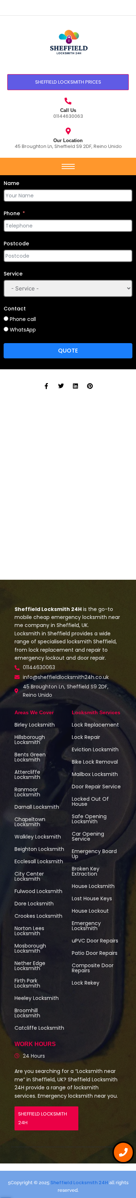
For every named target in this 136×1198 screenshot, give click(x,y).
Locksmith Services (96, 712)
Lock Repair (86, 737)
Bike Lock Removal (95, 761)
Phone (12, 213)
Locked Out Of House (90, 801)
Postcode (16, 243)
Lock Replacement (95, 724)
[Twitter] (61, 386)
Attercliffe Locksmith (27, 774)
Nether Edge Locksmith (30, 966)
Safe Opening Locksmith (89, 819)
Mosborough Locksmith (30, 948)
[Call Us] (68, 100)
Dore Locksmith (34, 903)
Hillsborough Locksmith (30, 739)
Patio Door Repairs (95, 953)
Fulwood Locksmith (38, 891)
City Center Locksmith (29, 876)
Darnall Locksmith (37, 807)
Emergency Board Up (94, 854)
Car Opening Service (88, 836)
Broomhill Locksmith (27, 1013)
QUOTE (68, 350)
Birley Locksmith (35, 724)
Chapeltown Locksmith (30, 822)
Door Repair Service (96, 786)
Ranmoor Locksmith (27, 792)
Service (13, 273)
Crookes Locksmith (38, 916)
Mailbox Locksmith (95, 774)
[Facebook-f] (46, 386)
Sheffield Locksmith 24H (79, 1182)
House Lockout (90, 910)
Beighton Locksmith (39, 849)
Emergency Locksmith (86, 926)
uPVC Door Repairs (95, 940)
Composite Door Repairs (93, 968)
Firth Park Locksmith (27, 983)
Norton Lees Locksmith (29, 931)
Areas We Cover (34, 712)
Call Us (68, 110)
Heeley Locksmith (37, 998)
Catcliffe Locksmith (39, 1028)
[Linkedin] (75, 386)
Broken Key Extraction (85, 871)
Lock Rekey (85, 982)
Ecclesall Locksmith (39, 861)
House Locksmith (93, 886)
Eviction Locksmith (95, 749)
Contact (15, 308)
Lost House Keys (92, 898)
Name (11, 183)
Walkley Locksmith (38, 836)
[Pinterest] (90, 386)
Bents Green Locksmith (30, 757)
